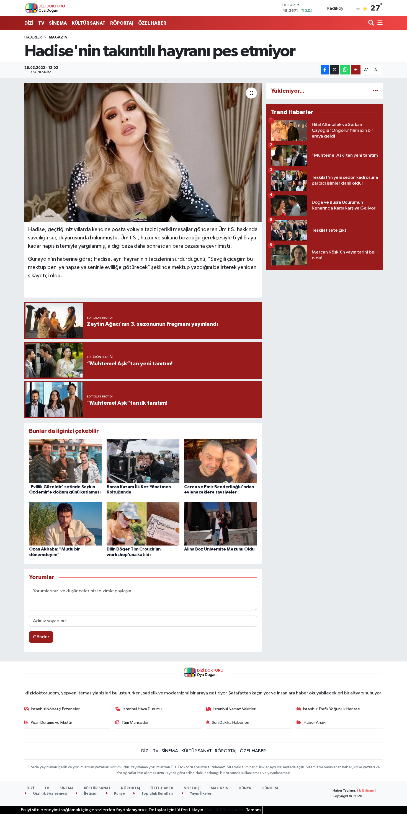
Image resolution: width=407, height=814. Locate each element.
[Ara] (371, 23)
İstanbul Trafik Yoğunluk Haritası (331, 709)
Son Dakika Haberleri (230, 722)
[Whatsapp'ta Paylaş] (345, 69)
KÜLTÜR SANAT (88, 23)
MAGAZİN (58, 37)
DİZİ (29, 23)
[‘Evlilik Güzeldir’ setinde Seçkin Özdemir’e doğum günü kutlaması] (65, 461)
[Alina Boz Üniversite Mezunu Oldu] (220, 523)
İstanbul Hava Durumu (142, 709)
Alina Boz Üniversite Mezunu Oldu (219, 549)
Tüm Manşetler (135, 722)
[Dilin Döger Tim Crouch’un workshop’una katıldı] (143, 523)
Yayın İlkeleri (201, 793)
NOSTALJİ (192, 788)
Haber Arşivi (315, 722)
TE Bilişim (365, 790)
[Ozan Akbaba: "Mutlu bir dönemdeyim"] (65, 523)
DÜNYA (245, 788)
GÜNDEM (269, 788)
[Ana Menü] (379, 23)
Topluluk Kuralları (157, 793)
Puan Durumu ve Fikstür (51, 722)
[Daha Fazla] (355, 69)
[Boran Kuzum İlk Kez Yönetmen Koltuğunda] (143, 461)
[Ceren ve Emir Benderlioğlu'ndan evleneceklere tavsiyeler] (220, 461)
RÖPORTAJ (121, 23)
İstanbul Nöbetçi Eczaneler (55, 709)
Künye (119, 793)
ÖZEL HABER (152, 23)
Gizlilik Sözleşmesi (49, 793)
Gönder (41, 637)
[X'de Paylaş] (334, 69)
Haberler (33, 37)
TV (41, 23)
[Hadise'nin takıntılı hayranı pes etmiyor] (143, 152)
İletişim (90, 793)
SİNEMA (58, 23)
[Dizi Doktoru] (45, 8)
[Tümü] (375, 91)
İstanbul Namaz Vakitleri (234, 709)
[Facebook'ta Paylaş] (325, 69)
